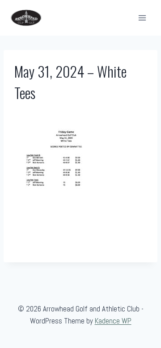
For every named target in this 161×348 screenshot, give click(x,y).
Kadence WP (113, 321)
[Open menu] (142, 18)
